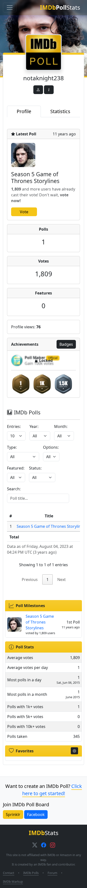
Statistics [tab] (60, 111)
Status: (35, 468)
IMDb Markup (13, 881)
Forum (52, 873)
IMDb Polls (31, 873)
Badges (66, 344)
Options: (51, 447)
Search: (14, 489)
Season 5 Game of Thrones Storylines (51, 526)
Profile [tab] (24, 111)
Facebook (36, 814)
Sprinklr (13, 814)
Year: (33, 426)
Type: (12, 447)
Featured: (15, 468)
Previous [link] (30, 579)
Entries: (14, 426)
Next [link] (61, 579)
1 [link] (47, 579)
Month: (60, 426)
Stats (60, 7)
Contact (8, 873)
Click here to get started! (52, 790)
